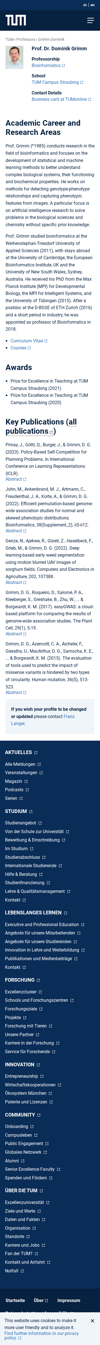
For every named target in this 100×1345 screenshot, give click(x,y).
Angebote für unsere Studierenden (38, 941)
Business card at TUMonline (59, 99)
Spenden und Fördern (26, 1178)
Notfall (12, 1271)
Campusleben (19, 1135)
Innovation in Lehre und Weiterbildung (42, 950)
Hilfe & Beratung (21, 874)
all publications (41, 426)
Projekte (13, 1017)
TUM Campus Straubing (55, 82)
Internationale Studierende (31, 865)
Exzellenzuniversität (25, 1202)
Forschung (20, 980)
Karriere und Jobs (23, 1245)
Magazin (14, 781)
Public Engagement (24, 1143)
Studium (16, 811)
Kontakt (13, 900)
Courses (18, 347)
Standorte (15, 1236)
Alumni (12, 1160)
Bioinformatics (46, 65)
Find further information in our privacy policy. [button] (41, 1336)
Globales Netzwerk (23, 1152)
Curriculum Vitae (27, 341)
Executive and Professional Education (42, 924)
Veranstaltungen (21, 772)
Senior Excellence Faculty (30, 1169)
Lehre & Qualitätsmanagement (35, 891)
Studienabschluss (23, 857)
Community (20, 1115)
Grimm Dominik (51, 39)
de (85, 5)
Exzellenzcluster (21, 992)
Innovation (20, 1064)
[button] (94, 1320)
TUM (10, 39)
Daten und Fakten (23, 1219)
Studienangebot (21, 823)
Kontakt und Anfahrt (25, 1262)
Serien (11, 798)
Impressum (69, 1300)
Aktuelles (19, 752)
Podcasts (14, 789)
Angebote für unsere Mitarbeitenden (40, 933)
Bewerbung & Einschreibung (33, 840)
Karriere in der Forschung (30, 1043)
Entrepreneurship (22, 1076)
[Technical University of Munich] (16, 20)
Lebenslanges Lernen (34, 912)
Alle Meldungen (20, 764)
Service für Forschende (28, 1051)
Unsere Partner (20, 1034)
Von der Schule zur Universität (35, 831)
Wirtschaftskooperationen (31, 1085)
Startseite (15, 1300)
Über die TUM (22, 1190)
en (92, 5)
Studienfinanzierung (25, 882)
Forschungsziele (21, 1009)
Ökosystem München (26, 1093)
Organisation (18, 1228)
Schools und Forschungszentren (37, 1000)
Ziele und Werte (20, 1211)
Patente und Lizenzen (26, 1102)
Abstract (14, 479)
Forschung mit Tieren (26, 1026)
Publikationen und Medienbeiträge (39, 958)
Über (39, 1300)
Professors (25, 39)
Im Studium (17, 848)
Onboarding (17, 1126)
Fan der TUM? (19, 1253)
